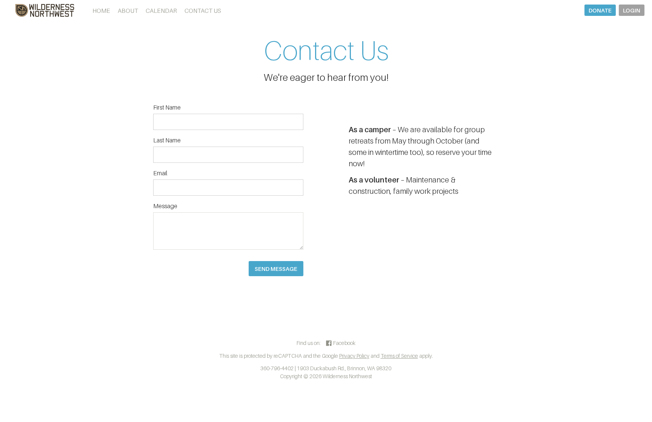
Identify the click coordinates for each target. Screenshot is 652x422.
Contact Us (203, 10)
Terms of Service (399, 355)
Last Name (167, 140)
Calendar (161, 10)
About (128, 10)
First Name (167, 107)
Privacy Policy (354, 355)
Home (101, 10)
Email (160, 173)
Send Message (276, 268)
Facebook (343, 343)
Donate (600, 10)
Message (165, 206)
